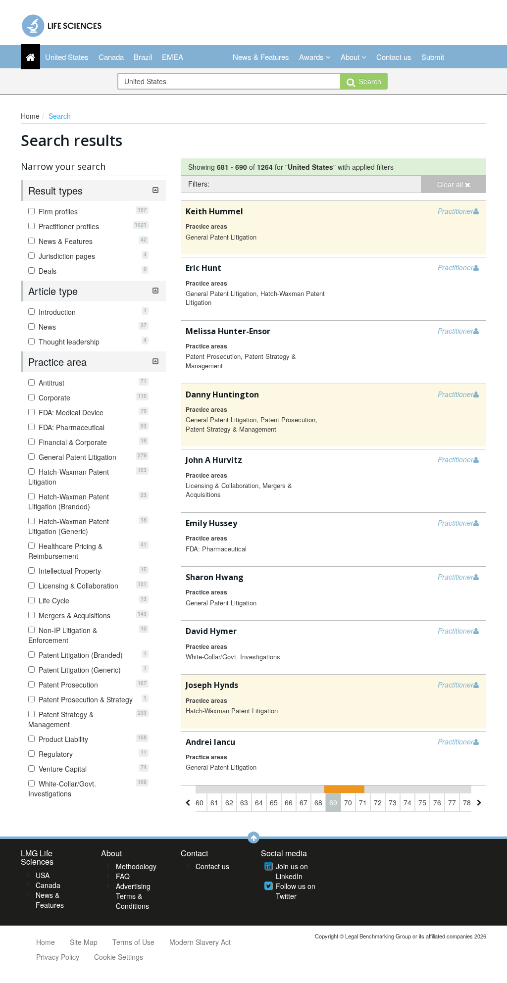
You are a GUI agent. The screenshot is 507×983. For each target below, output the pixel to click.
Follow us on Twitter (295, 891)
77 (452, 802)
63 (244, 802)
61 (214, 802)
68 (318, 802)
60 (199, 802)
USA (43, 875)
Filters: (198, 184)
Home (30, 116)
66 (289, 802)
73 (393, 802)
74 (407, 802)
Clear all (451, 184)
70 (348, 802)
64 (259, 802)
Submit (432, 56)
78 (467, 802)
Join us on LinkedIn (292, 871)
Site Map (84, 942)
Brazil (143, 56)
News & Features (261, 56)
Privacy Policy (57, 957)
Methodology (136, 866)
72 (378, 802)
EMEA (172, 56)
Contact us (393, 56)
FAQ (123, 876)
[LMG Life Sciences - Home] (62, 23)
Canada (111, 56)
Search (368, 81)
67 (303, 802)
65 (274, 802)
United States (67, 56)
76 (437, 802)
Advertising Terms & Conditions (133, 896)
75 (422, 802)
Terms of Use (133, 942)
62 (229, 802)
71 (363, 802)
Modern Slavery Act (200, 942)
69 (333, 802)
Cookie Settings (118, 957)
